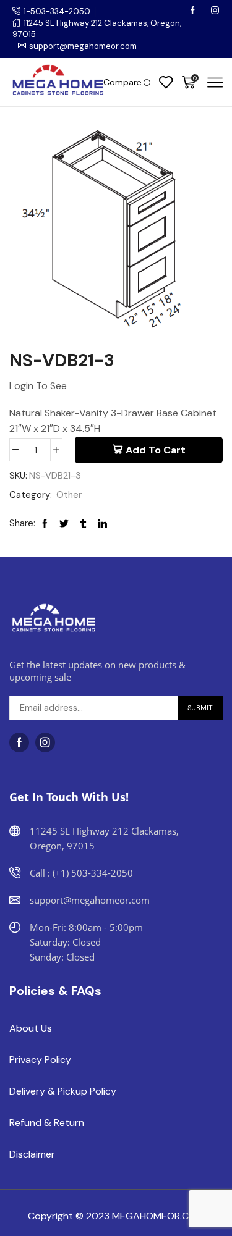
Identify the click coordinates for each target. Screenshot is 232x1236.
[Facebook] (194, 11)
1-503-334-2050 (57, 11)
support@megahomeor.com (83, 46)
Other (69, 495)
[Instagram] (215, 11)
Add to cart (156, 450)
